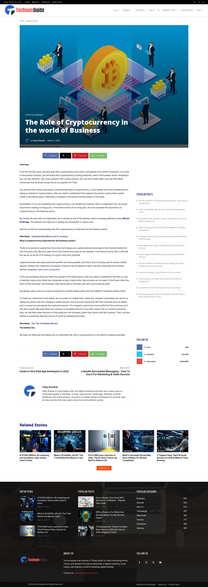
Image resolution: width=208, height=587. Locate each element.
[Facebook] (194, 2)
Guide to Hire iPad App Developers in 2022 (44, 371)
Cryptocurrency (32, 21)
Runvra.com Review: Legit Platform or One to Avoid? (160, 272)
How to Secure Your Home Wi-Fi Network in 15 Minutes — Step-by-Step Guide (111, 500)
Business (161, 451)
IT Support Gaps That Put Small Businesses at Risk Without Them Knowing (172, 458)
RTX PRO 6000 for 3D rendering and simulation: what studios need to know (34, 458)
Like (186, 347)
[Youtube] (160, 562)
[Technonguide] (8, 10)
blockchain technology (61, 248)
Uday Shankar (39, 140)
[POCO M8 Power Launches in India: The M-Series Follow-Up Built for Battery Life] (104, 441)
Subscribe (184, 361)
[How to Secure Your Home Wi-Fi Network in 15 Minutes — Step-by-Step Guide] (86, 501)
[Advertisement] (162, 172)
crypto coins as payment (48, 269)
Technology (127, 451)
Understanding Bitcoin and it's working (49, 236)
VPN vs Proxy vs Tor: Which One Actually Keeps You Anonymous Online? (110, 515)
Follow (185, 354)
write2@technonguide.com (86, 573)
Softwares (58, 451)
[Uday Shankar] (27, 141)
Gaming (23, 451)
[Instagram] (198, 2)
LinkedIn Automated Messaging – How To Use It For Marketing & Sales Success (105, 373)
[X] (203, 2)
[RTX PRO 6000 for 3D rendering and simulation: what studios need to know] (35, 441)
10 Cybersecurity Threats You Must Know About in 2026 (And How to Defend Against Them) (111, 529)
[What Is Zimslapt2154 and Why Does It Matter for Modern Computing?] (138, 441)
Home (22, 21)
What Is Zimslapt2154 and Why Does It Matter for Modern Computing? (137, 458)
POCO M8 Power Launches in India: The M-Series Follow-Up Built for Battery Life (102, 458)
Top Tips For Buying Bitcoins (44, 323)
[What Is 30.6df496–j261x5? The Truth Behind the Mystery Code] (69, 441)
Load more (103, 468)
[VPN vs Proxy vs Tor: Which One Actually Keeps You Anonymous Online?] (86, 516)
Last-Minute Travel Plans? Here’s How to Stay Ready (160, 288)
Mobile (91, 451)
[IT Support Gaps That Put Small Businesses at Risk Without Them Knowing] (172, 441)
